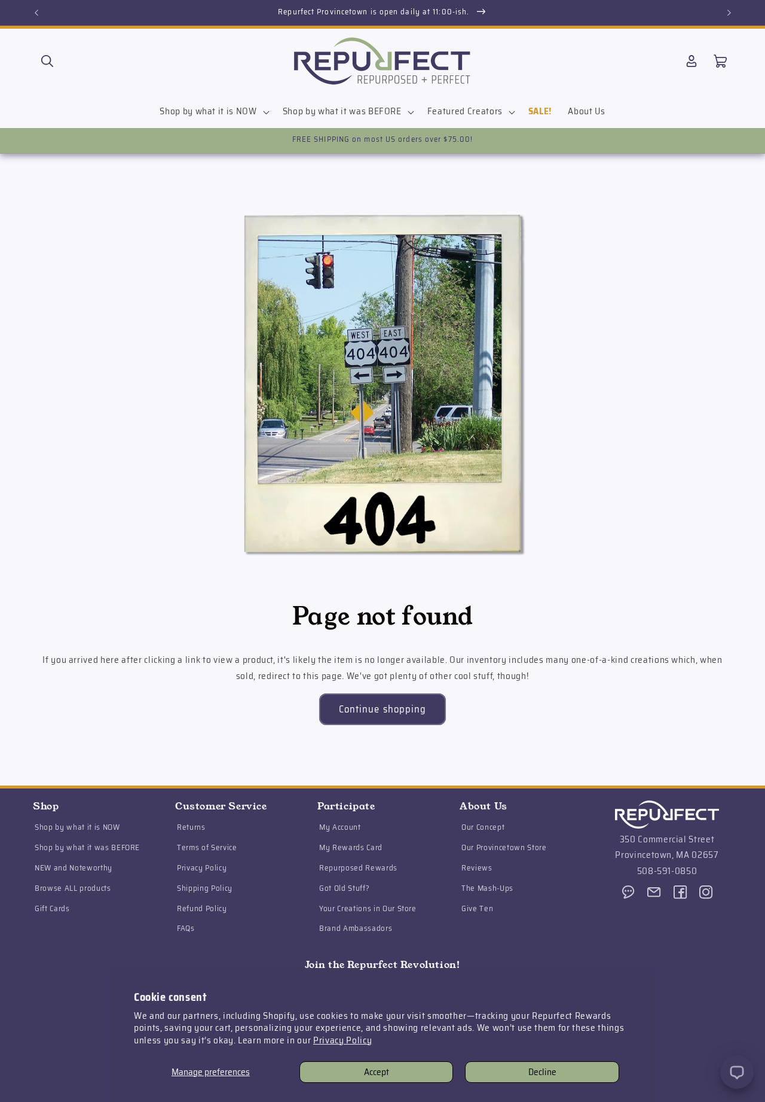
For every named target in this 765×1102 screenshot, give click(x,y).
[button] (47, 61)
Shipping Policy (204, 888)
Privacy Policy (342, 1040)
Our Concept (482, 827)
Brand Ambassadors (355, 929)
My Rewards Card (350, 848)
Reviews (476, 868)
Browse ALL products (73, 888)
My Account (340, 827)
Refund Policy (202, 908)
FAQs (186, 929)
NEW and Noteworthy (73, 868)
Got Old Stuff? (344, 888)
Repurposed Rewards (358, 868)
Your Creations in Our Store (368, 908)
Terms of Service (207, 848)
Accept (376, 1072)
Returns (191, 827)
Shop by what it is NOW (77, 827)
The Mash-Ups (487, 888)
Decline (542, 1072)
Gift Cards (52, 908)
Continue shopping (383, 709)
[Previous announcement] (36, 12)
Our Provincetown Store (504, 848)
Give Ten (477, 908)
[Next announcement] (729, 12)
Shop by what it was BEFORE (87, 848)
